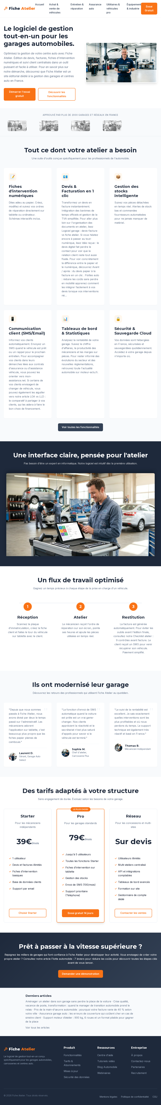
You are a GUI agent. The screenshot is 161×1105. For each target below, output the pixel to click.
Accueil (39, 4)
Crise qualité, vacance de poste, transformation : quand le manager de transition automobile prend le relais (77, 1005)
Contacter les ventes (133, 912)
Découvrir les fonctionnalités (56, 94)
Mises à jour (71, 1071)
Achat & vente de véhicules (54, 8)
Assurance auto (95, 6)
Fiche (22, 8)
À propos (136, 1055)
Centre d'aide (105, 1055)
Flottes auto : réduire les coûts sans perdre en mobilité (80, 279)
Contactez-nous (140, 1061)
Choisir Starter (28, 912)
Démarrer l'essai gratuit (19, 93)
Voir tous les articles (37, 1027)
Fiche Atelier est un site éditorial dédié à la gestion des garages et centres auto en (39, 76)
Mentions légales (108, 1096)
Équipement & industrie (134, 6)
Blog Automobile (107, 1067)
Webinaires (103, 1073)
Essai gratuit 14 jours (80, 913)
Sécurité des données (76, 1077)
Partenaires (138, 1067)
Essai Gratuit (149, 8)
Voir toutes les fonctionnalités (80, 427)
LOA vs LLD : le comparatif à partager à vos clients (27, 400)
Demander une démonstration (80, 973)
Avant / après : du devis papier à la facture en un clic (80, 271)
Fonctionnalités (73, 1055)
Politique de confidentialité (135, 1096)
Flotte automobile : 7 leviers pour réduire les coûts (81, 958)
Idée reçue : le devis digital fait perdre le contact (80, 247)
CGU (155, 1096)
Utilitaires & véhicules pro (113, 8)
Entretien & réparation (77, 6)
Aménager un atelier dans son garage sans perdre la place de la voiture (68, 1001)
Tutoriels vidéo (106, 1061)
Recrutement (139, 1073)
